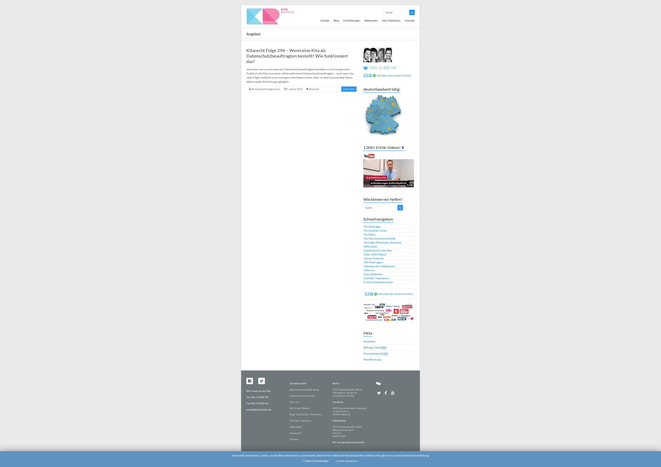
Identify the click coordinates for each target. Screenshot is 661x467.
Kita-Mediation (391, 20)
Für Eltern (370, 234)
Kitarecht (314, 89)
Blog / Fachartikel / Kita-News (306, 414)
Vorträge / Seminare (300, 420)
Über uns (369, 270)
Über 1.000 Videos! (375, 254)
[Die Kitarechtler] (275, 9)
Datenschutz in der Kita (378, 250)
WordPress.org (372, 359)
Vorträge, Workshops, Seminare (382, 242)
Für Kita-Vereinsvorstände (379, 238)
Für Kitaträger (372, 226)
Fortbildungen (351, 20)
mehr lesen (349, 89)
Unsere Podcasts (374, 258)
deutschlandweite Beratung (304, 389)
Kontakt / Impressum (376, 278)
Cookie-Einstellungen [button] (316, 460)
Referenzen (371, 20)
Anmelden (369, 341)
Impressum (295, 433)
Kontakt (410, 20)
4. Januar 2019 (294, 89)
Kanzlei (325, 20)
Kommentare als (375, 353)
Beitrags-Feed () (375, 347)
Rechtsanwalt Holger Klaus (265, 89)
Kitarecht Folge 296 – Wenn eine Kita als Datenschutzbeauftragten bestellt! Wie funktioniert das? (297, 56)
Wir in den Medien (299, 408)
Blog (336, 20)
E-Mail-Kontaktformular (378, 282)
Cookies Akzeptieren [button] (347, 460)
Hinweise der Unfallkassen (379, 266)
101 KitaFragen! (373, 262)
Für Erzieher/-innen (375, 230)
